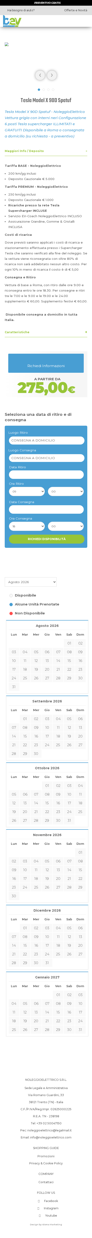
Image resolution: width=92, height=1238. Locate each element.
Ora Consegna (20, 518)
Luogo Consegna (22, 450)
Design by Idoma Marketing (46, 1224)
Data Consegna (21, 502)
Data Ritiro (17, 467)
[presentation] (40, 75)
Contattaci (46, 1182)
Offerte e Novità (75, 10)
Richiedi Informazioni (46, 366)
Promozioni (46, 1156)
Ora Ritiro (16, 483)
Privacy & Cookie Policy (46, 1163)
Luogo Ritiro (18, 432)
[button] (39, 89)
